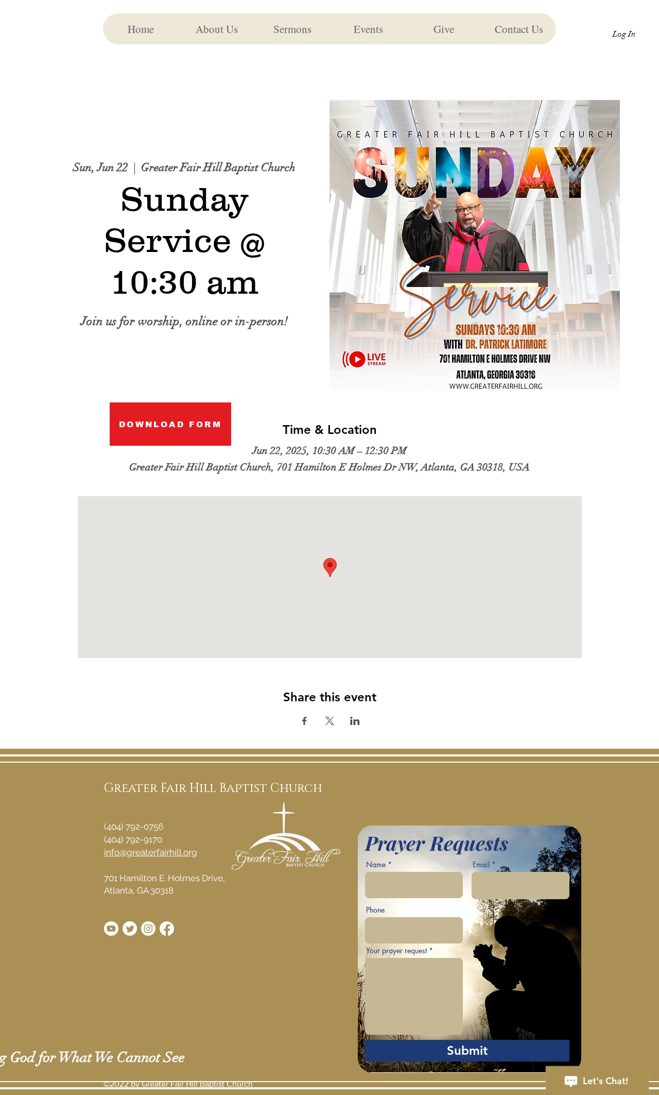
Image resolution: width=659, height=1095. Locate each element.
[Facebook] (167, 928)
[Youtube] (111, 928)
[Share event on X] (330, 721)
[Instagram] (148, 928)
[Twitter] (130, 928)
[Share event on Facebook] (304, 721)
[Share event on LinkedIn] (355, 721)
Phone (375, 910)
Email (481, 864)
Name (376, 864)
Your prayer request (396, 950)
